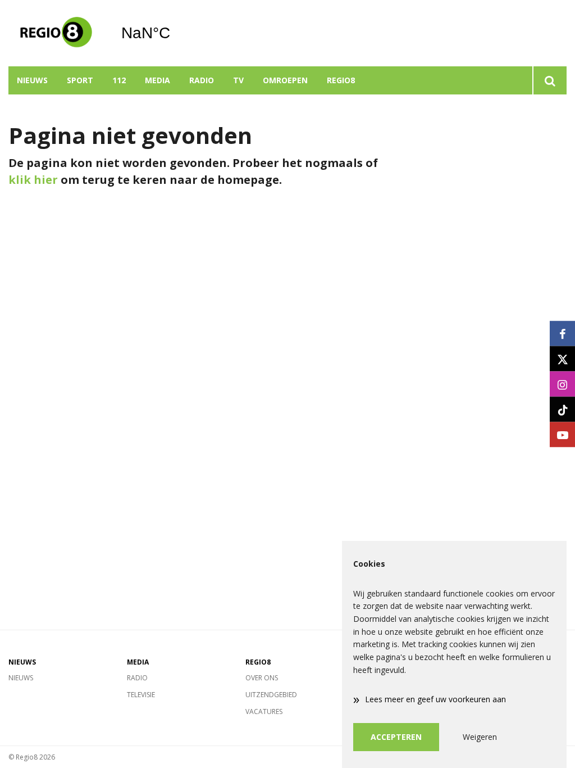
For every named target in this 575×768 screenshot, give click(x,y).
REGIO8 (341, 80)
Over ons (261, 678)
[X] (562, 359)
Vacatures (263, 711)
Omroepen (285, 80)
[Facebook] (562, 333)
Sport (80, 80)
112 (119, 80)
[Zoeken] (549, 80)
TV (238, 80)
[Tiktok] (562, 409)
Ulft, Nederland (174, 33)
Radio (201, 80)
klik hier (33, 179)
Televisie (141, 694)
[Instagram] (562, 384)
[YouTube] (562, 435)
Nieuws (32, 80)
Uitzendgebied (271, 694)
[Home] (56, 33)
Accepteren (396, 736)
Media (157, 80)
